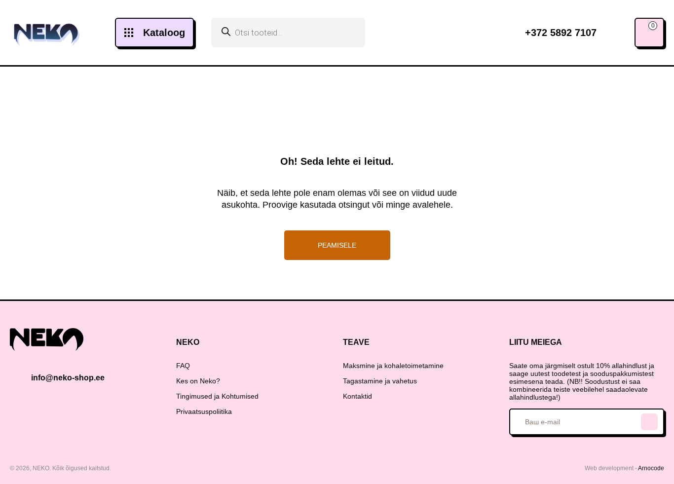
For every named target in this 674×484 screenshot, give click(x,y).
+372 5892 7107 (561, 32)
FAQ (183, 366)
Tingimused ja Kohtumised (217, 396)
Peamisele (337, 245)
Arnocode (651, 468)
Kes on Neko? (198, 381)
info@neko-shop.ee (68, 377)
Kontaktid (357, 396)
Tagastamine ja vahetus (380, 381)
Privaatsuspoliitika (204, 411)
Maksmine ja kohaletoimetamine (393, 366)
